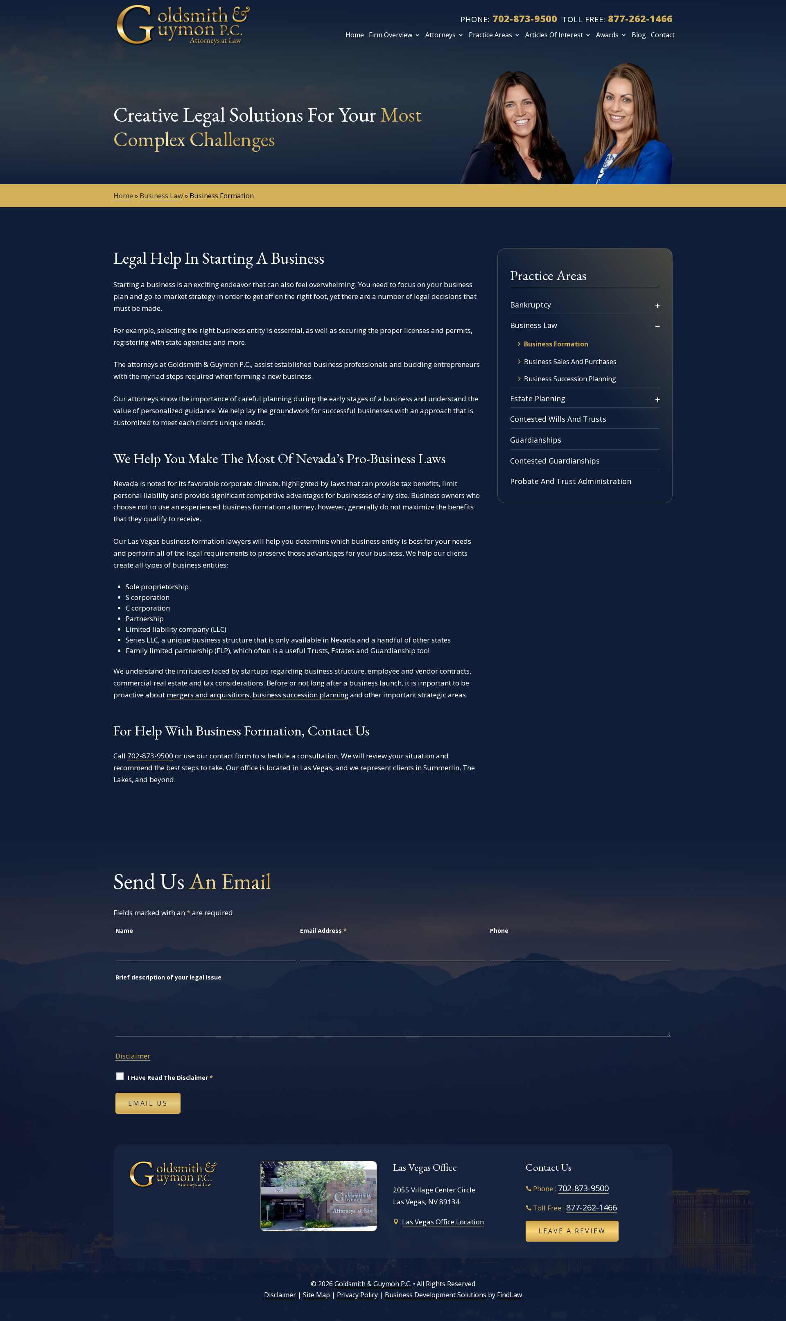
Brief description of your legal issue (168, 977)
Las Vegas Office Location (443, 1221)
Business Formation (556, 343)
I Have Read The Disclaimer (170, 1077)
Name (124, 930)
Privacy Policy (357, 1294)
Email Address (323, 930)
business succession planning (300, 694)
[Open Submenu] (657, 305)
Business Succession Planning (570, 378)
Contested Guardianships (555, 461)
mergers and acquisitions (208, 694)
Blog (639, 35)
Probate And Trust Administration (570, 481)
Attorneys (440, 35)
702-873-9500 (524, 18)
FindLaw (509, 1294)
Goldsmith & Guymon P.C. (372, 1283)
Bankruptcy (530, 305)
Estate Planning (537, 398)
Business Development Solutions (435, 1294)
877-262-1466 (640, 18)
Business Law (533, 325)
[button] (776, 1261)
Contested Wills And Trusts (558, 419)
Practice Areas (490, 35)
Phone (499, 930)
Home (355, 35)
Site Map (316, 1294)
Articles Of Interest (554, 35)
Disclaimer (132, 1056)
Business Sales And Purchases (570, 361)
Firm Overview (390, 35)
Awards (607, 35)
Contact (663, 35)
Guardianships (535, 440)
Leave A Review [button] (572, 1230)
